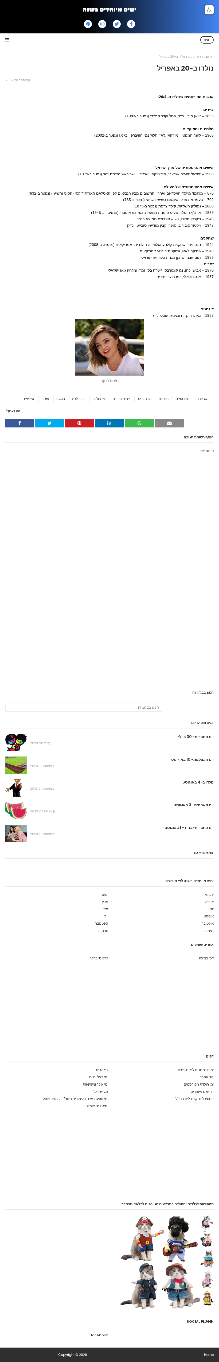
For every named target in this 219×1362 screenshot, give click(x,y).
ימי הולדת (98, 398)
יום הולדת (78, 398)
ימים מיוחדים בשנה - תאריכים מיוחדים (31, 1354)
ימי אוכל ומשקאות (95, 1084)
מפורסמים (182, 398)
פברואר (208, 894)
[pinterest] (88, 24)
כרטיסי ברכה (98, 958)
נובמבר (102, 930)
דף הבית (208, 56)
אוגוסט (209, 916)
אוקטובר (208, 923)
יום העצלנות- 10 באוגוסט (192, 759)
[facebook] (131, 24)
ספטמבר (101, 923)
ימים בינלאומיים (96, 1106)
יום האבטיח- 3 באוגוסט (194, 805)
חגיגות (60, 398)
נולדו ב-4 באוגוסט (198, 782)
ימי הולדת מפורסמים (199, 1084)
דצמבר (209, 930)
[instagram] (102, 24)
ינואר (104, 894)
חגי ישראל (100, 1091)
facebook (99, 1335)
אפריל (209, 901)
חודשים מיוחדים (202, 1091)
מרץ (105, 901)
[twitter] (117, 24)
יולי (106, 916)
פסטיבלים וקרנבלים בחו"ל (194, 1098)
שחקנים (193, 56)
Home (209, 1354)
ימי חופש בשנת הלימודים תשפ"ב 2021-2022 (75, 1098)
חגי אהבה (207, 1077)
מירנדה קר (144, 398)
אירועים (29, 398)
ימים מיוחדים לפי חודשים (196, 1069)
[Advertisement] (116, 150)
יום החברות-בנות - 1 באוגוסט (189, 827)
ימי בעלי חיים (98, 1077)
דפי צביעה (206, 958)
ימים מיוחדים (121, 398)
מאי (105, 909)
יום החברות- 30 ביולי (196, 736)
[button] (209, 9)
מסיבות (164, 398)
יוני (212, 909)
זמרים (45, 398)
